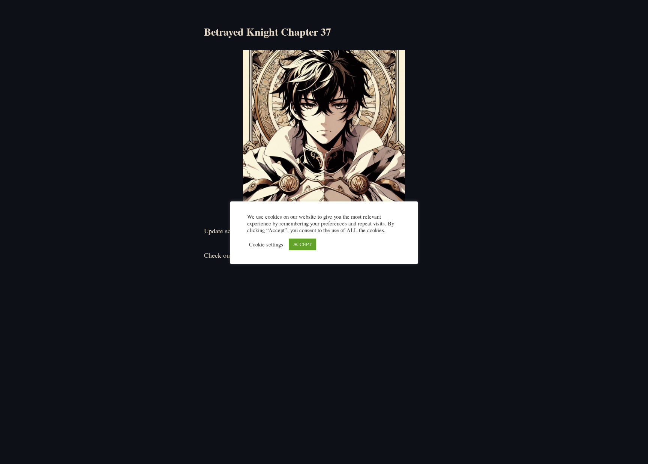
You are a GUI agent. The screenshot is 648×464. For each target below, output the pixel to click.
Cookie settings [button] (266, 244)
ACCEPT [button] (302, 244)
